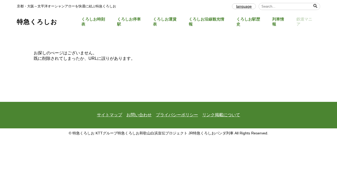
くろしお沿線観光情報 (206, 21)
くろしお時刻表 (93, 21)
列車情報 (278, 21)
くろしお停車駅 (129, 21)
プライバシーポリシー (177, 115)
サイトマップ (109, 115)
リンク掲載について (221, 115)
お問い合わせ (139, 115)
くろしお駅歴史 (248, 21)
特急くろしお (37, 21)
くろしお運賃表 (165, 21)
